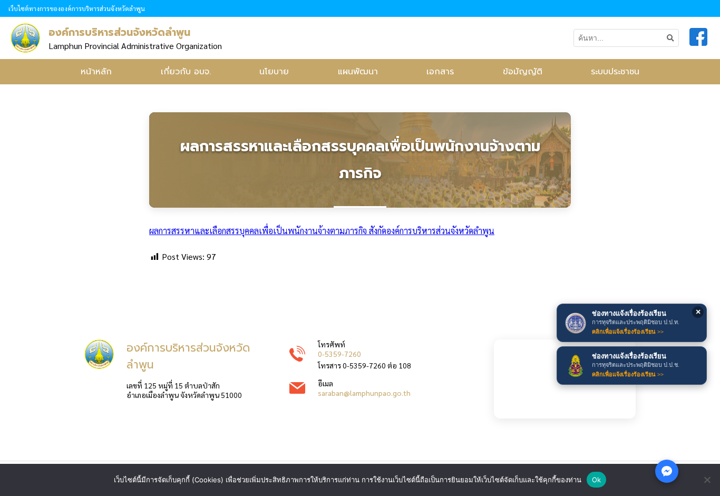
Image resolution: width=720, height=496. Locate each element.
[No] (707, 479)
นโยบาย (274, 71)
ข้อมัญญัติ (522, 71)
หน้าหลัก (96, 71)
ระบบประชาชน (615, 71)
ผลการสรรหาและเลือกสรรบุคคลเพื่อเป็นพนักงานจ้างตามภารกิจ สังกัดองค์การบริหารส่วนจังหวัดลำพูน (321, 230)
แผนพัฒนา (358, 71)
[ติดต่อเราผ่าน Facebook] (666, 471)
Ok (596, 479)
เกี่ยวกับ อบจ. (186, 71)
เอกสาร (440, 71)
